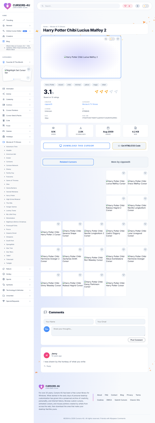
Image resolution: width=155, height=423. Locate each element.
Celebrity (9, 99)
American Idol (11, 154)
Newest (9, 25)
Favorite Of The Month (14, 62)
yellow (87, 85)
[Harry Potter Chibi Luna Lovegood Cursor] (138, 233)
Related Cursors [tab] (68, 162)
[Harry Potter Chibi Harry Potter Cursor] (116, 284)
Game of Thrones (12, 180)
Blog (8, 41)
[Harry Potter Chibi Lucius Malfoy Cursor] (116, 182)
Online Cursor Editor (16, 31)
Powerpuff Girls (11, 225)
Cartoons (9, 162)
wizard (60, 85)
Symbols (9, 285)
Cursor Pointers (12, 110)
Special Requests (12, 301)
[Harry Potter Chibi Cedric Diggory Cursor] (116, 233)
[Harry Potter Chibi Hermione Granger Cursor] (138, 259)
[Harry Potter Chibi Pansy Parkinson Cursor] (94, 284)
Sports (8, 279)
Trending (9, 20)
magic (95, 85)
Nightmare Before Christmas (16, 222)
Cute (8, 120)
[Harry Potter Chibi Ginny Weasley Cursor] (51, 284)
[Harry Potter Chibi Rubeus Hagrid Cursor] (72, 284)
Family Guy (10, 173)
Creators (9, 36)
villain (104, 85)
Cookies (100, 400)
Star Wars (9, 252)
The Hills (9, 203)
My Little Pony (11, 214)
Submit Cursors (121, 400)
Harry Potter (10, 195)
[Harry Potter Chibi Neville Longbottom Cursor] (138, 208)
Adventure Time (11, 147)
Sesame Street (11, 233)
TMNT (8, 256)
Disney (8, 169)
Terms (138, 395)
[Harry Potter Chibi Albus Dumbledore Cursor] (116, 259)
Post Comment (137, 340)
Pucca (8, 229)
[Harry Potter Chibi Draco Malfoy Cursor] (138, 182)
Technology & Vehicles (14, 290)
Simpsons (9, 237)
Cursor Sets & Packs (13, 115)
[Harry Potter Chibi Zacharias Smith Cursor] (72, 259)
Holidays (9, 137)
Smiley (8, 274)
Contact (114, 395)
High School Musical (13, 199)
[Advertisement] (94, 16)
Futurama (9, 177)
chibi (69, 85)
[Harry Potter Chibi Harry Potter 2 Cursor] (51, 233)
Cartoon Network (12, 165)
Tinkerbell (9, 259)
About (99, 395)
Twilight (9, 263)
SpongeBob (10, 244)
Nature (8, 269)
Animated (9, 89)
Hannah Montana (12, 192)
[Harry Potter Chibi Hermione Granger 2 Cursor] (51, 259)
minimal (78, 85)
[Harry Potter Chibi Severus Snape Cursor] (72, 233)
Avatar (8, 158)
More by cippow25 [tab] (120, 162)
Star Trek (9, 248)
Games (9, 131)
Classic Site (135, 400)
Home (45, 27)
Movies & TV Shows (13, 142)
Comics (9, 105)
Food (8, 126)
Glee (7, 184)
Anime (8, 94)
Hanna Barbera (11, 188)
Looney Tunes (11, 210)
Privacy (130, 395)
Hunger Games (11, 207)
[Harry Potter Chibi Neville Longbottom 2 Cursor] (94, 233)
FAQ (106, 395)
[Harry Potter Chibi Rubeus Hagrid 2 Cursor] (116, 208)
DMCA (109, 400)
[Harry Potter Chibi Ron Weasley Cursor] (94, 259)
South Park (10, 241)
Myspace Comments (117, 418)
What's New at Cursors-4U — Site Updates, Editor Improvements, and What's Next (18, 47)
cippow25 (48, 104)
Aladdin (9, 150)
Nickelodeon (10, 218)
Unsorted (9, 296)
